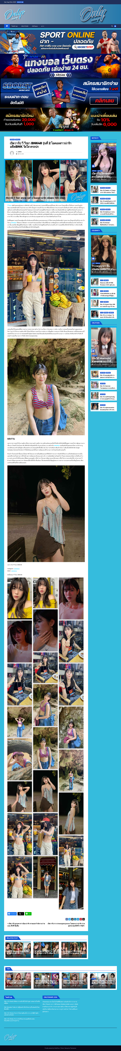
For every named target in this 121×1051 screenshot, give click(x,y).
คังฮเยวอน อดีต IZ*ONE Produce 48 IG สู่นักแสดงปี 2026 (107, 285)
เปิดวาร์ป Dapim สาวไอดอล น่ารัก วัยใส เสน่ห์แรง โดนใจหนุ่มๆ (107, 192)
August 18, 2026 (13, 985)
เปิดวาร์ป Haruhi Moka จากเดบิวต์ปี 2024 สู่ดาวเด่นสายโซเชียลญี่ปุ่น (17, 983)
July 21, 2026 (97, 985)
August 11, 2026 (42, 985)
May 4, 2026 (96, 179)
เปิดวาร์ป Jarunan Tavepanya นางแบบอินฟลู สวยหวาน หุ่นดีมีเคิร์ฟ (107, 388)
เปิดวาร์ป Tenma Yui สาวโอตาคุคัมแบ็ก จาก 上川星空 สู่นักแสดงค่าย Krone (74, 983)
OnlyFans (24, 26)
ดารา (42, 26)
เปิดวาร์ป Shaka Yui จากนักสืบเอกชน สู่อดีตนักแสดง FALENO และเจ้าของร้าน (102, 983)
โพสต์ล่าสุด (15, 26)
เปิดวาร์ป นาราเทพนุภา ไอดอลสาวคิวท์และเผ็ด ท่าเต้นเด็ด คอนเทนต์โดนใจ (107, 317)
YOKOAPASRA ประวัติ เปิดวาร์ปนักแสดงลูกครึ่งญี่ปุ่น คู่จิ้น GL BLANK (107, 296)
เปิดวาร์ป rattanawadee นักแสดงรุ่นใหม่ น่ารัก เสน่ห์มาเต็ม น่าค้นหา (107, 409)
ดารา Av (9, 978)
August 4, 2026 (69, 985)
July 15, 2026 (97, 364)
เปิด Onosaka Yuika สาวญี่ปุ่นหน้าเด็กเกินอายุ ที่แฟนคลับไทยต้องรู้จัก (46, 983)
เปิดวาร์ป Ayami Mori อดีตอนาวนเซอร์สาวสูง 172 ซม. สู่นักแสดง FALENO (107, 306)
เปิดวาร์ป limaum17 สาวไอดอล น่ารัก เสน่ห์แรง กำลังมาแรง (103, 176)
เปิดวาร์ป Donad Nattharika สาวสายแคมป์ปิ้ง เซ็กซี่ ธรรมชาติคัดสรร (107, 225)
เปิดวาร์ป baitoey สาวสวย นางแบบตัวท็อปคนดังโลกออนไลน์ (107, 214)
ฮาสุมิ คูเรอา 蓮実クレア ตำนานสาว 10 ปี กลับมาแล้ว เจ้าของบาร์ (46, 953)
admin (20, 151)
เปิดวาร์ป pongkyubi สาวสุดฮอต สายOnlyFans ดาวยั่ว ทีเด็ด (107, 377)
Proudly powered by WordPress (52, 1048)
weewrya (16, 568)
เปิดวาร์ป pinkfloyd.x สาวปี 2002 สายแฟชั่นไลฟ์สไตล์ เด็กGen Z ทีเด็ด (107, 203)
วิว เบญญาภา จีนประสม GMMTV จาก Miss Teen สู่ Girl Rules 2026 (73, 953)
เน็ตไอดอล (35, 26)
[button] (112, 26)
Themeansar (73, 1048)
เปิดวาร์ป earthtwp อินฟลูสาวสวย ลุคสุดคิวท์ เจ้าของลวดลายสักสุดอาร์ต (107, 399)
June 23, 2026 (97, 272)
